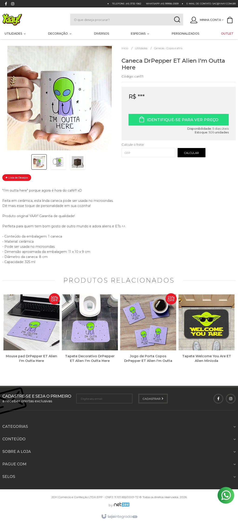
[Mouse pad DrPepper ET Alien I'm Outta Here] (31, 332)
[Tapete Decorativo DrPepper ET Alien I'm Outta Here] (90, 332)
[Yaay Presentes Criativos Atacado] (31, 20)
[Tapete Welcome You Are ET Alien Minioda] (206, 332)
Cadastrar (151, 398)
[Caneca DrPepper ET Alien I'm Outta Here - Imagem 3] (77, 162)
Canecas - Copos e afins (168, 48)
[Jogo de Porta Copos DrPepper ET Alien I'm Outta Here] (148, 332)
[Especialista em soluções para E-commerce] (121, 505)
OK (191, 152)
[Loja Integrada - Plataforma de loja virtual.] (119, 516)
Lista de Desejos (18, 177)
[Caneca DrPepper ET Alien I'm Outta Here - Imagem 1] (39, 162)
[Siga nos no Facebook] (5, 4)
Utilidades (141, 48)
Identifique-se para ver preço (182, 119)
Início (125, 48)
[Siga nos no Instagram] (12, 4)
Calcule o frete (133, 144)
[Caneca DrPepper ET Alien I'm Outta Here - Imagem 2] (58, 162)
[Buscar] (177, 20)
